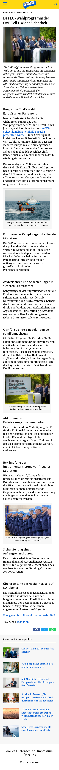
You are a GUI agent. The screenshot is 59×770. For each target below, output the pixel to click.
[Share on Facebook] (36, 629)
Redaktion (22, 621)
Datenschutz (26, 751)
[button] (5, 4)
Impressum (45, 751)
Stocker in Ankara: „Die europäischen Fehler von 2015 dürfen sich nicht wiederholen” (38, 697)
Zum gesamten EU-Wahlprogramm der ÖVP (29, 615)
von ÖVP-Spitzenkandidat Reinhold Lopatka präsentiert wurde (26, 132)
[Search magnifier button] (55, 4)
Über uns (30, 755)
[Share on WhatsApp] (52, 629)
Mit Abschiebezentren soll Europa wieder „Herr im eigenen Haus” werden (38, 682)
